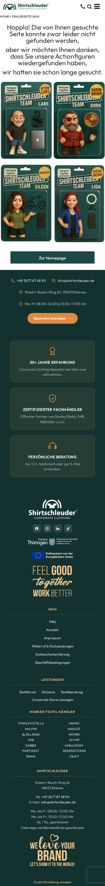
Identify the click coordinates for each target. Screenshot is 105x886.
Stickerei (48, 692)
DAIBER (30, 745)
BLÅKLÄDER (31, 734)
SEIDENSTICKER (74, 751)
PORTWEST (30, 751)
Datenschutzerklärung (52, 654)
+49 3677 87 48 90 (31, 280)
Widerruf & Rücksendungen (52, 646)
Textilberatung (72, 692)
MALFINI (31, 729)
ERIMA (30, 756)
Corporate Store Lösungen (52, 699)
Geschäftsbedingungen (52, 662)
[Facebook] (37, 528)
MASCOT (74, 729)
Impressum (52, 638)
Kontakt (52, 630)
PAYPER (74, 734)
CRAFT (74, 756)
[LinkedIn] (58, 528)
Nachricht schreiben (50, 318)
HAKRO (74, 723)
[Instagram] (47, 528)
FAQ (52, 621)
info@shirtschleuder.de (76, 280)
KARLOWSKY (74, 745)
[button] (89, 6)
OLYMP (74, 740)
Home (4, 16)
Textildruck (27, 692)
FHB (31, 740)
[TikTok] (68, 528)
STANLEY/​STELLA (31, 723)
